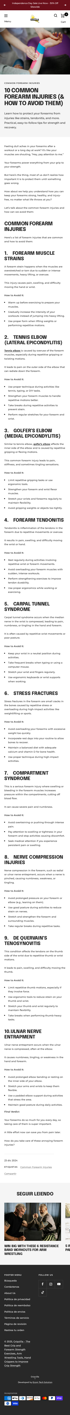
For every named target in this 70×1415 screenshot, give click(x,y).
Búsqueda (10, 1280)
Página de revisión (15, 1323)
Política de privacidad (17, 1299)
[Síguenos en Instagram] (51, 1284)
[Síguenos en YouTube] (59, 1284)
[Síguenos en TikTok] (43, 1292)
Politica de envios (14, 1311)
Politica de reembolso (17, 1305)
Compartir (10, 1173)
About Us (9, 1293)
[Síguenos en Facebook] (43, 1284)
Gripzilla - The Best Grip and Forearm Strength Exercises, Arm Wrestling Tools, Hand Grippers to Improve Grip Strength (17, 1353)
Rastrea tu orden (14, 1330)
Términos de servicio (16, 1317)
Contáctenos (11, 1286)
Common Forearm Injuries (22, 83)
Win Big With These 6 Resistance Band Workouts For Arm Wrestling (31, 1250)
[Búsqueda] (55, 15)
